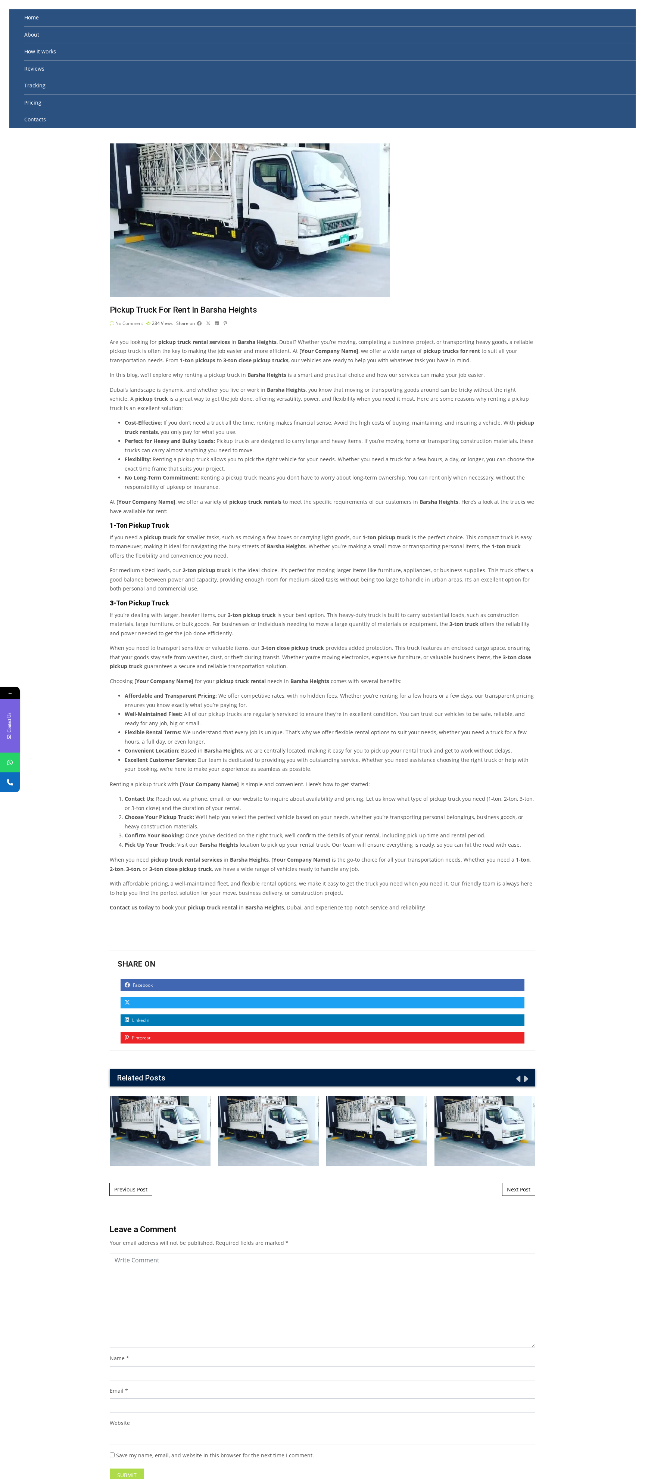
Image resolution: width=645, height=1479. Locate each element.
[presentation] (517, 1078)
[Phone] (10, 782)
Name (117, 1358)
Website (120, 1422)
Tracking (35, 85)
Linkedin (140, 1020)
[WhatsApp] (10, 762)
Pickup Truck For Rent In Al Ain (376, 1131)
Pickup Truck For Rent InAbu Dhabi (485, 1131)
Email (117, 1390)
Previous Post (130, 1189)
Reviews (34, 68)
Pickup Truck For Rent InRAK (160, 1131)
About (31, 34)
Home (31, 17)
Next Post (518, 1189)
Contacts (35, 119)
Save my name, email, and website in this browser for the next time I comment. (215, 1455)
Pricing (32, 102)
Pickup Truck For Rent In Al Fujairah (268, 1131)
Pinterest (140, 1038)
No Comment (129, 323)
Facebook (142, 985)
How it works (40, 51)
